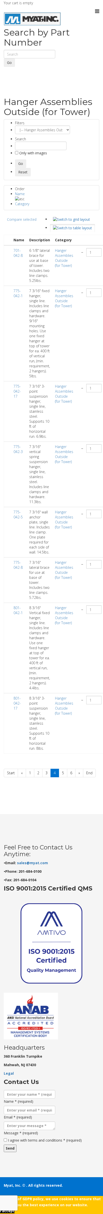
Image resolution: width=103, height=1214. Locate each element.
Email (18, 1117)
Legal (9, 1073)
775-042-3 (18, 449)
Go (9, 62)
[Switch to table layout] (72, 228)
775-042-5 (18, 514)
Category (22, 203)
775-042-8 (18, 565)
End (89, 772)
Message (21, 1133)
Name (20, 193)
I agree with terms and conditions (45, 1140)
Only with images (32, 153)
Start (11, 772)
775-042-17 (17, 391)
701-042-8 (18, 253)
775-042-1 (18, 293)
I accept (7, 1210)
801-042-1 (18, 610)
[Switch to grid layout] (71, 219)
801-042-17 (17, 703)
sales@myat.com (32, 862)
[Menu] (97, 11)
